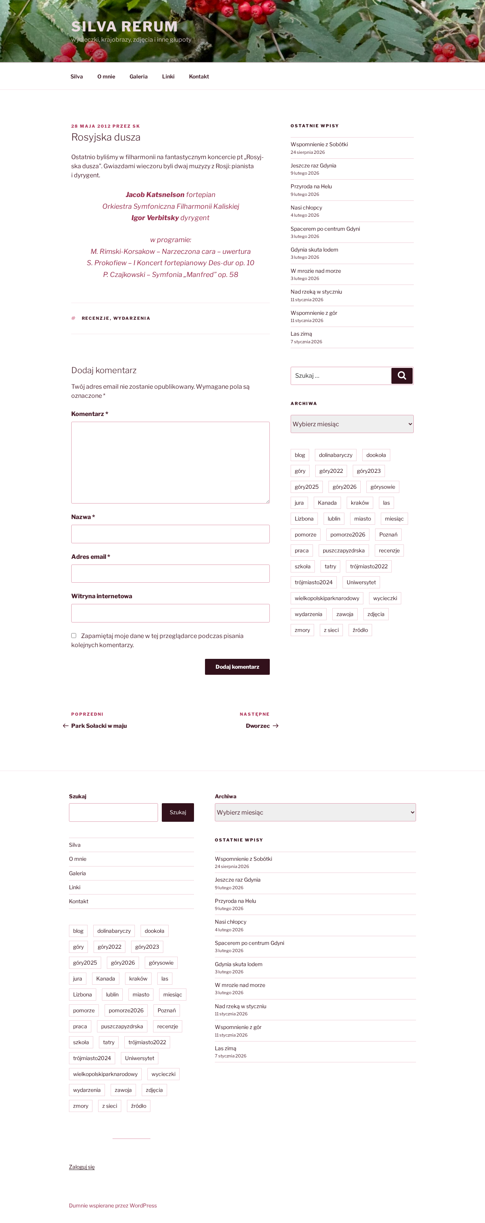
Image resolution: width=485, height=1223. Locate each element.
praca (302, 550)
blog (300, 455)
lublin (334, 518)
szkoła (303, 566)
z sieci (331, 630)
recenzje (96, 318)
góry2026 (345, 486)
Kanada (327, 502)
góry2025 (307, 486)
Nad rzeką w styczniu (316, 291)
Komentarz (89, 414)
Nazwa (83, 517)
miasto (362, 518)
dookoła (376, 455)
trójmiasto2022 (369, 566)
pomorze (305, 534)
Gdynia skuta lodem (314, 249)
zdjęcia (376, 614)
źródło (360, 630)
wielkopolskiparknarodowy (327, 598)
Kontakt (199, 76)
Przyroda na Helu (311, 186)
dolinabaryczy (335, 455)
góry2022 (331, 471)
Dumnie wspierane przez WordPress (113, 1205)
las (386, 502)
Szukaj (77, 796)
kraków (360, 502)
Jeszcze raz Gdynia (313, 165)
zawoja (345, 614)
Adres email (90, 556)
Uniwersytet (361, 582)
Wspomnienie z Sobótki (319, 144)
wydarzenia (132, 318)
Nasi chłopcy (306, 207)
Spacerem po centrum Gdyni (325, 228)
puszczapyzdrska (344, 550)
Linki (168, 76)
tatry (330, 566)
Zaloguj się (82, 1167)
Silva (76, 76)
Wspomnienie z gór (314, 313)
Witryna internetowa (101, 596)
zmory (302, 630)
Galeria (139, 76)
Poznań (388, 534)
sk (136, 126)
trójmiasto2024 (314, 582)
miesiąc (394, 518)
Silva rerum (125, 26)
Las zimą (301, 333)
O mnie (106, 76)
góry (300, 471)
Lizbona (304, 518)
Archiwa (225, 796)
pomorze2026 (347, 534)
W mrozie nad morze (316, 270)
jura (299, 502)
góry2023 (369, 471)
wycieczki (385, 598)
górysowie (383, 486)
